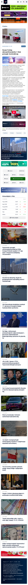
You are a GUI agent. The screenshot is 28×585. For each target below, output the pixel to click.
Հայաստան (18, 133)
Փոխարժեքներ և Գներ (8, 196)
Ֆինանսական (6, 355)
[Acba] (14, 163)
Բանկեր (12, 133)
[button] (4, 153)
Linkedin (22, 182)
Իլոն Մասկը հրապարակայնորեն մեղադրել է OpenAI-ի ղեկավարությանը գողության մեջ (14, 389)
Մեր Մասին (19, 578)
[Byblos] (14, 14)
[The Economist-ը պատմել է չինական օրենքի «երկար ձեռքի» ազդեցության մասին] (14, 455)
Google (6, 178)
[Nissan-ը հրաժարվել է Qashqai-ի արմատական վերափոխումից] (14, 403)
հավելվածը (14, 99)
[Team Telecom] (14, 60)
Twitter (14, 174)
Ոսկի (3, 211)
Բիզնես (4, 26)
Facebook (10, 170)
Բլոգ (4, 580)
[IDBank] (14, 20)
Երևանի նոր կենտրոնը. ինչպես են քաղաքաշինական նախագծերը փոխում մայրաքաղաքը (13, 279)
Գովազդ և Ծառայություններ (9, 578)
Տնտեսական (6, 242)
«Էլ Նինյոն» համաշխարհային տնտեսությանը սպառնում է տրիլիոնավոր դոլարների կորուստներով (13, 441)
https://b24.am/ (13, 570)
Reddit (14, 182)
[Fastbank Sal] (14, 124)
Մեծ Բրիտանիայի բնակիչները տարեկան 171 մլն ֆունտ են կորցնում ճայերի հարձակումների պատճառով (13, 306)
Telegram (6, 182)
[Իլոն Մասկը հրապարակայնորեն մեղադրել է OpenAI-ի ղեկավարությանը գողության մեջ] (14, 376)
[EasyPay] (14, 7)
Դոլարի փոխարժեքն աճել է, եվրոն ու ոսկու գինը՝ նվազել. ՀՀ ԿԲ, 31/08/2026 (12, 519)
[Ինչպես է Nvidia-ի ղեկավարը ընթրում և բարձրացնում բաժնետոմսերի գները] (14, 482)
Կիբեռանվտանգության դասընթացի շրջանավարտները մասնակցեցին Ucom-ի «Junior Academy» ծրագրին (13, 156)
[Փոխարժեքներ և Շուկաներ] (20, 1)
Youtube (6, 174)
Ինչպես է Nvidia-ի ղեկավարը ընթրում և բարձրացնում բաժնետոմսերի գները (13, 494)
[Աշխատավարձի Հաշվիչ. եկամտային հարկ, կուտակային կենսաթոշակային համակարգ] (18, 1)
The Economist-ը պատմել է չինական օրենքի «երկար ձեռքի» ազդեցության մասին (12, 468)
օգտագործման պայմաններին (16, 573)
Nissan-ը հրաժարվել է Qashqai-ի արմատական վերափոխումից (11, 415)
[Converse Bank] (14, 190)
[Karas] (14, 224)
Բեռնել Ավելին (14, 217)
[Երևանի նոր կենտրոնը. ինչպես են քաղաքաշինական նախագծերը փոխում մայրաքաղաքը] (14, 266)
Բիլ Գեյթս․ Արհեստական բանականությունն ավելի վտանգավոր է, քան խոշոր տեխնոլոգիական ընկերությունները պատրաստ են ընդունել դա (13, 335)
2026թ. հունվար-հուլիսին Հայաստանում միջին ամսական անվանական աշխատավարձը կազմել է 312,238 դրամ (13, 545)
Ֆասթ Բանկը (5, 65)
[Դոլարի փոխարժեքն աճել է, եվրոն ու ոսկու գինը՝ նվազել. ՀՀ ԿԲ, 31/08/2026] (14, 507)
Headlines (5, 133)
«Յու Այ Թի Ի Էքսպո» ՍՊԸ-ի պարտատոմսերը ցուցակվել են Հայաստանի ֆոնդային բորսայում (11, 363)
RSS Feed (22, 170)
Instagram (22, 174)
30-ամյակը (20, 101)
